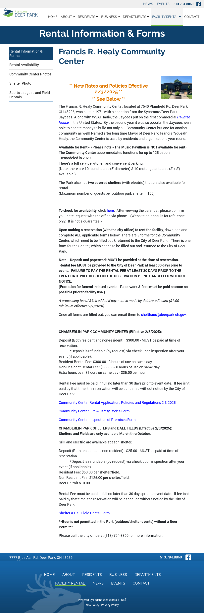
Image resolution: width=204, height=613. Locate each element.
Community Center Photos (30, 74)
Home (53, 17)
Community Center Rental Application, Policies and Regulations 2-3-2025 (117, 402)
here (110, 210)
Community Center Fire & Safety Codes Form (94, 411)
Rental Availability (24, 64)
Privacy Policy (110, 605)
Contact (191, 17)
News (148, 4)
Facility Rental (165, 17)
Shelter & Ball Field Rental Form (84, 513)
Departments (135, 17)
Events (163, 4)
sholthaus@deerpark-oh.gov (163, 314)
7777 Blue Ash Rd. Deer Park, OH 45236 (41, 557)
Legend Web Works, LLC (108, 600)
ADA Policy (92, 605)
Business (109, 17)
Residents (87, 17)
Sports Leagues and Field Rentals (29, 94)
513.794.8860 (183, 4)
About (67, 17)
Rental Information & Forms (25, 53)
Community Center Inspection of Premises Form (97, 419)
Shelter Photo (20, 83)
